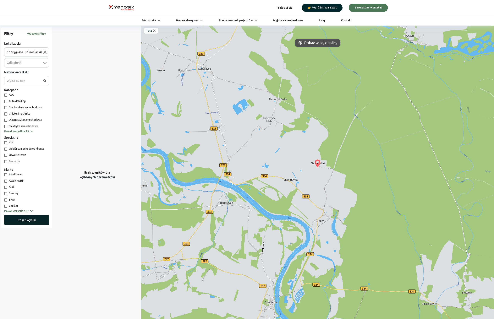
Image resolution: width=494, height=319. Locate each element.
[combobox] (25, 52)
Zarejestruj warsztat (368, 7)
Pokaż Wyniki (27, 220)
